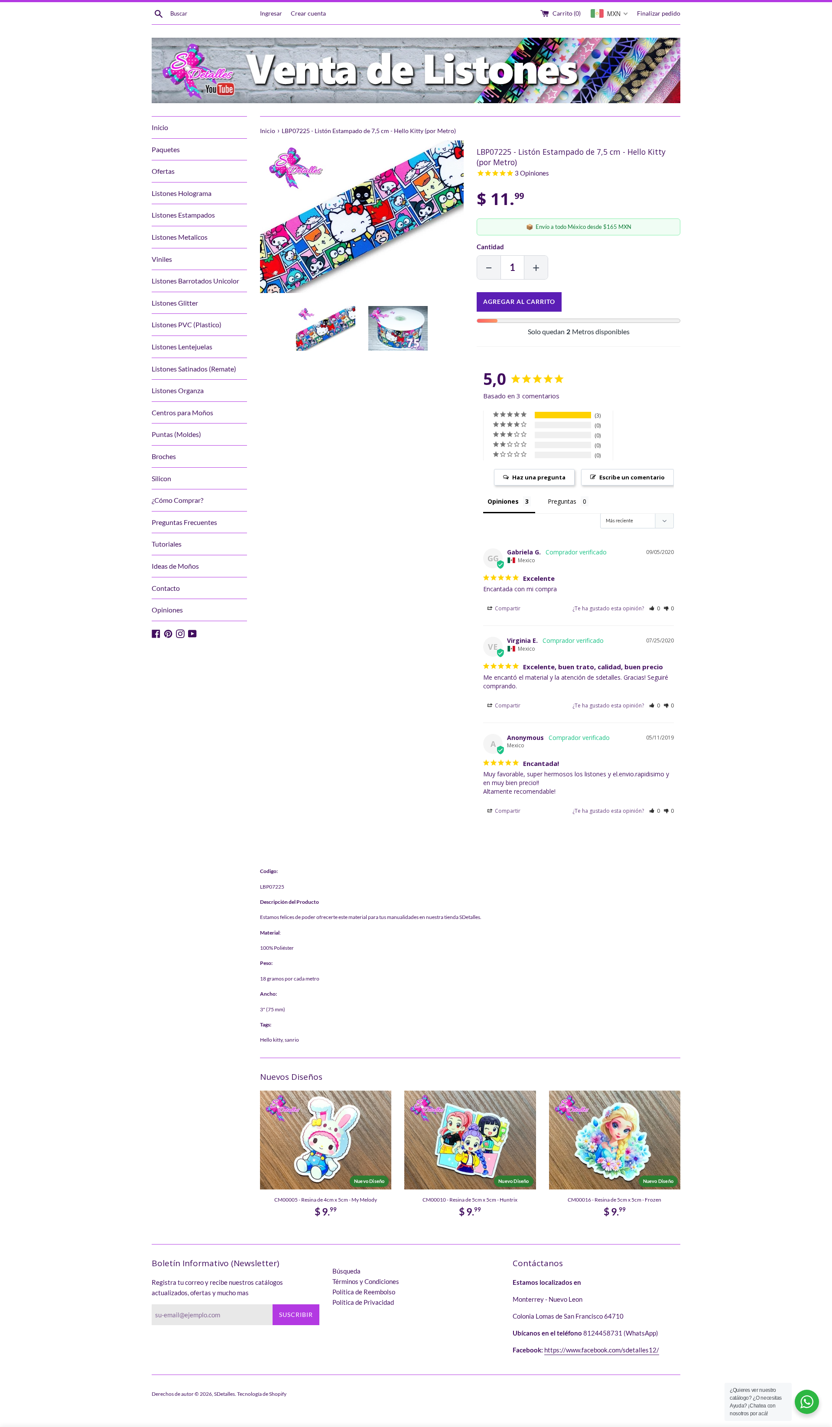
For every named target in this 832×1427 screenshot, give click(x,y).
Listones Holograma (181, 193)
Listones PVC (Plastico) (186, 324)
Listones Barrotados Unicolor (195, 281)
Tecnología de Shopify (261, 1394)
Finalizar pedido (658, 13)
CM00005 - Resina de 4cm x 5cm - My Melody (325, 1199)
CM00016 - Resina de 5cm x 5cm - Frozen (614, 1199)
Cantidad (490, 247)
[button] (655, 608)
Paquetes (166, 149)
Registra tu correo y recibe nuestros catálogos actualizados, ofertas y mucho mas (217, 1287)
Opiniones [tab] (503, 501)
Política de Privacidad (363, 1302)
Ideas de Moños (175, 566)
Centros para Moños (182, 412)
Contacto (166, 588)
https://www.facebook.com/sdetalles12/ (601, 1350)
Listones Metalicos (180, 237)
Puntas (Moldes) (176, 434)
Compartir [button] (507, 608)
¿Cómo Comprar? (177, 500)
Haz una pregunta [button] (539, 477)
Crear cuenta (308, 13)
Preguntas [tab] (562, 501)
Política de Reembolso (363, 1292)
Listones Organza (178, 390)
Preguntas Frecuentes (184, 522)
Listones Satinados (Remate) (194, 369)
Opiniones (167, 610)
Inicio (160, 127)
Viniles (162, 259)
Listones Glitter (175, 303)
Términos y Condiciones (365, 1281)
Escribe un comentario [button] (632, 477)
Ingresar (271, 13)
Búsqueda (346, 1271)
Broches (164, 456)
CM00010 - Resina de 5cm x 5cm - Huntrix (469, 1199)
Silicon (161, 478)
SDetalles (224, 1394)
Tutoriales (167, 544)
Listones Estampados (183, 215)
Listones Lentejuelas (182, 346)
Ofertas (163, 171)
